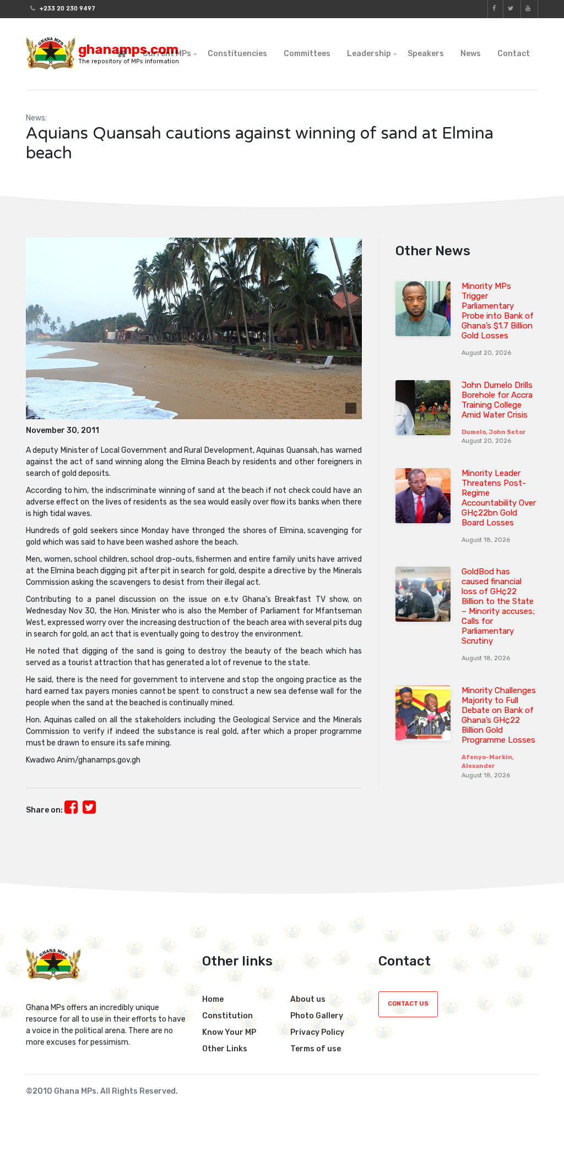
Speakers (426, 53)
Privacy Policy (317, 1032)
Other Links (224, 1049)
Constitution (227, 1016)
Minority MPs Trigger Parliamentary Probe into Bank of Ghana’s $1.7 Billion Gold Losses (498, 311)
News (470, 53)
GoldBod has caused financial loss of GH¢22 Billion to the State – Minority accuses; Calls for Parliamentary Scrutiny (498, 606)
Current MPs (167, 53)
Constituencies (237, 53)
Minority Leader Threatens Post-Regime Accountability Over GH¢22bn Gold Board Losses (499, 498)
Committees (307, 53)
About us (308, 999)
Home (213, 999)
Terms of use (315, 1049)
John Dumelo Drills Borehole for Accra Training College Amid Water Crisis (497, 400)
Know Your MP (229, 1032)
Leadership (369, 53)
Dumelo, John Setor (494, 432)
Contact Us (408, 1003)
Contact (513, 53)
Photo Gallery (316, 1016)
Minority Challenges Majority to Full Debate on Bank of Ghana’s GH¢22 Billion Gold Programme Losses (499, 715)
